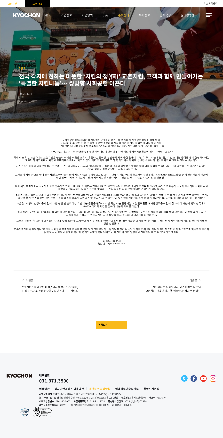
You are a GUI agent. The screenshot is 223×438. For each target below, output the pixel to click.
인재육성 (165, 15)
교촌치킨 (12, 3)
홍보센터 (123, 15)
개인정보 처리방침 (99, 389)
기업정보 (66, 15)
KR (46, 15)
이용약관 (44, 389)
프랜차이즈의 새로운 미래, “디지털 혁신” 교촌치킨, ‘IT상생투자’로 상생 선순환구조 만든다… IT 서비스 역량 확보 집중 (50, 289)
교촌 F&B (37, 3)
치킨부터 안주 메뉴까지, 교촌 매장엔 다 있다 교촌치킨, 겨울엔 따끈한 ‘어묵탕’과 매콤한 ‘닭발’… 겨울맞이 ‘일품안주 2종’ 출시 (173, 289)
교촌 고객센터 (210, 3)
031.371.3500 (54, 381)
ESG (105, 15)
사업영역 (87, 15)
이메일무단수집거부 (127, 389)
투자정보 (144, 15)
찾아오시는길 (151, 389)
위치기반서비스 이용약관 (69, 389)
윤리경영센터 (189, 15)
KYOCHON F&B (26, 15)
